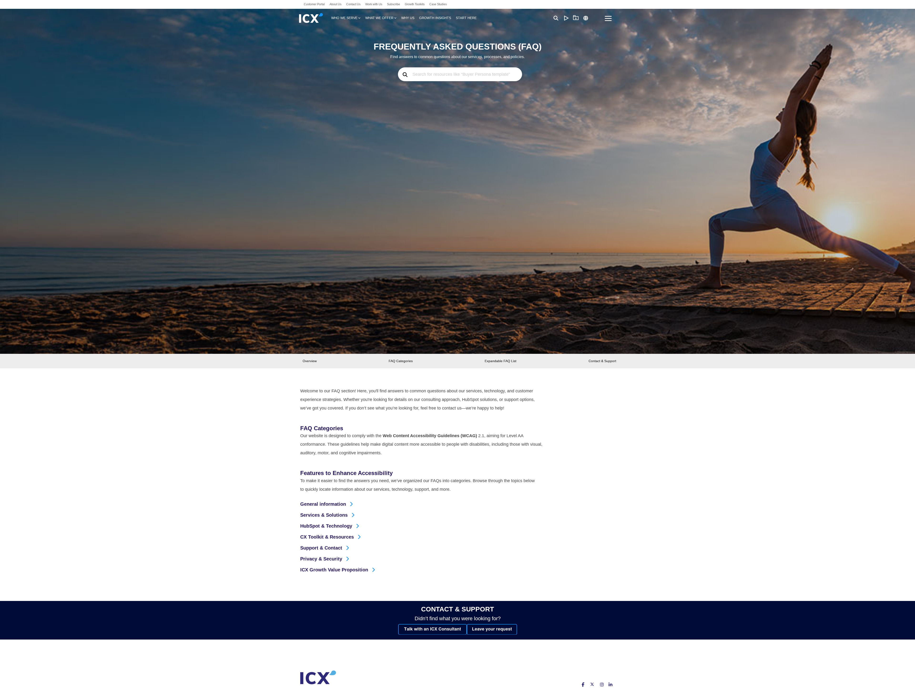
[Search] (556, 18)
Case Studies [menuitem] (438, 4)
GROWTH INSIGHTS (435, 18)
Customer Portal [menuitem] (314, 4)
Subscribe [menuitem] (393, 4)
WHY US (407, 18)
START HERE (466, 18)
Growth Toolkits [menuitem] (415, 4)
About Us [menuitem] (335, 4)
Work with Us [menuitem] (373, 4)
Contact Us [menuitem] (353, 4)
